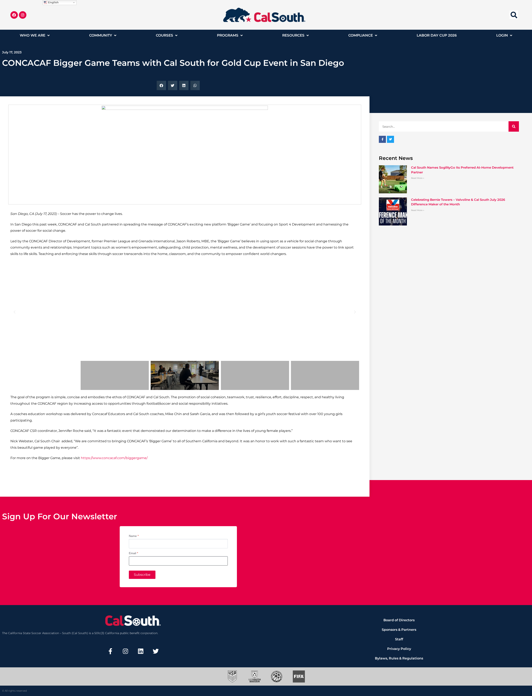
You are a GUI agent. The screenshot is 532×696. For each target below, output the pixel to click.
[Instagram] (22, 15)
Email (133, 553)
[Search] (514, 126)
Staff (399, 639)
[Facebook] (14, 15)
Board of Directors (399, 620)
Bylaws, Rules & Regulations (399, 658)
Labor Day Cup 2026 (437, 35)
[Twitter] (155, 651)
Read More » (417, 178)
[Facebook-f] (110, 651)
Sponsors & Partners (399, 630)
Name (134, 535)
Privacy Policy (399, 649)
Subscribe (142, 575)
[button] (514, 15)
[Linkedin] (140, 651)
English (53, 2)
